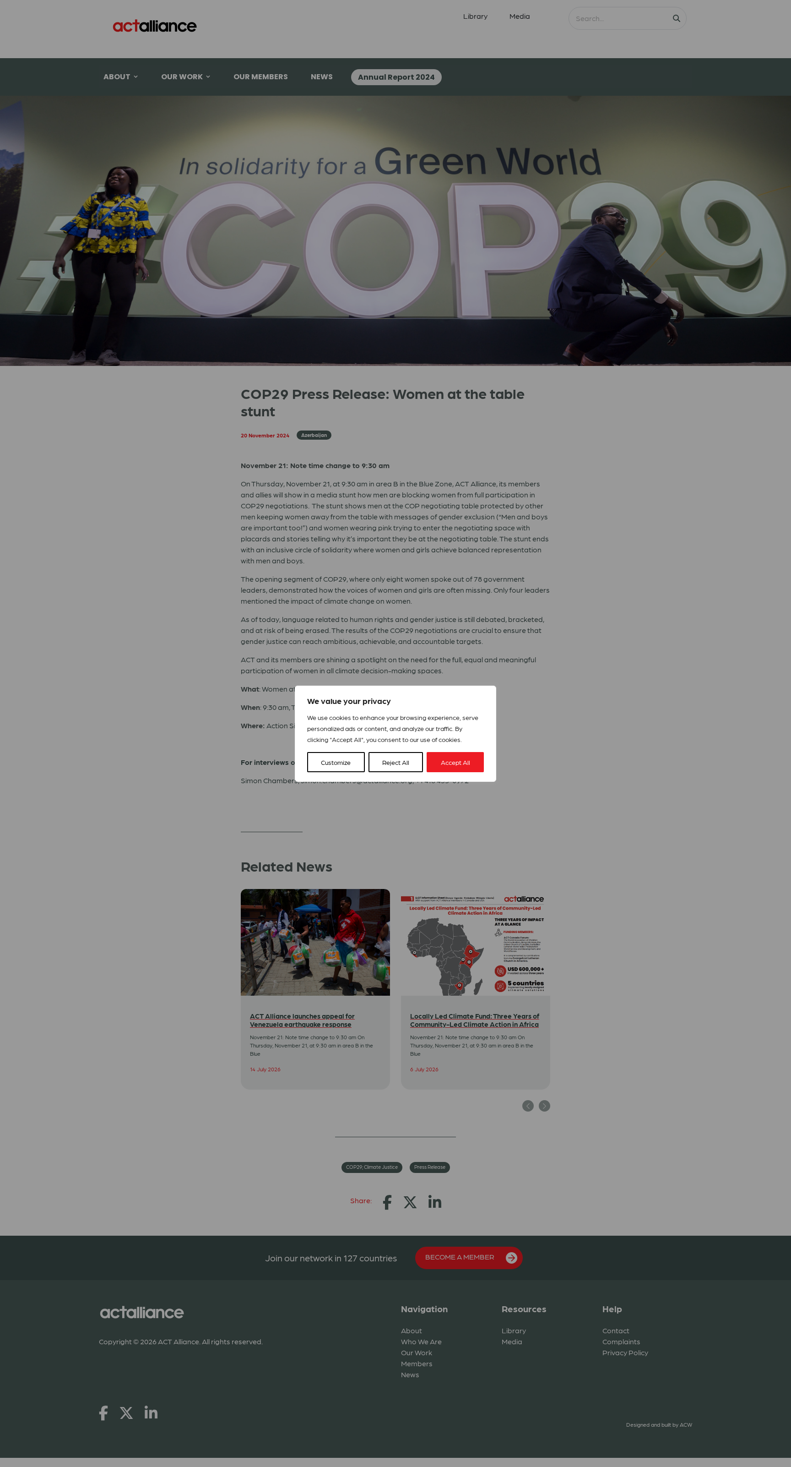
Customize (336, 762)
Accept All (455, 762)
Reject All (395, 762)
